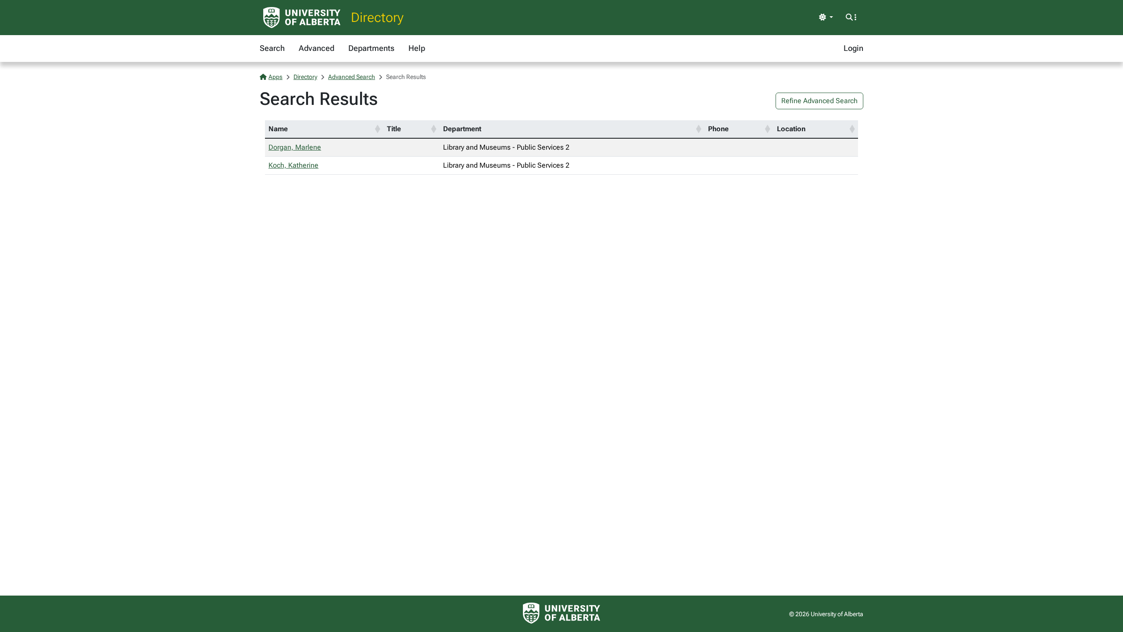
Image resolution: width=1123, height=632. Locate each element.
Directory (377, 17)
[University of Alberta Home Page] (302, 17)
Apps (275, 76)
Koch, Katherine (293, 165)
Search (272, 48)
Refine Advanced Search (819, 101)
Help (416, 48)
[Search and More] (851, 17)
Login (853, 48)
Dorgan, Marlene (294, 147)
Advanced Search (351, 76)
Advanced (316, 48)
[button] (377, 129)
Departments (371, 48)
